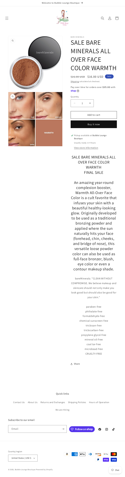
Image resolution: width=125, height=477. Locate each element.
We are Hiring (62, 409)
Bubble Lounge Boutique (25, 469)
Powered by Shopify (44, 469)
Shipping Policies (77, 402)
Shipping (75, 81)
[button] (6, 18)
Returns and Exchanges (53, 402)
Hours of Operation (99, 402)
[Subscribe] (63, 429)
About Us (33, 402)
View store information (86, 147)
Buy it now (94, 124)
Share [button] (77, 363)
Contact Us (19, 402)
